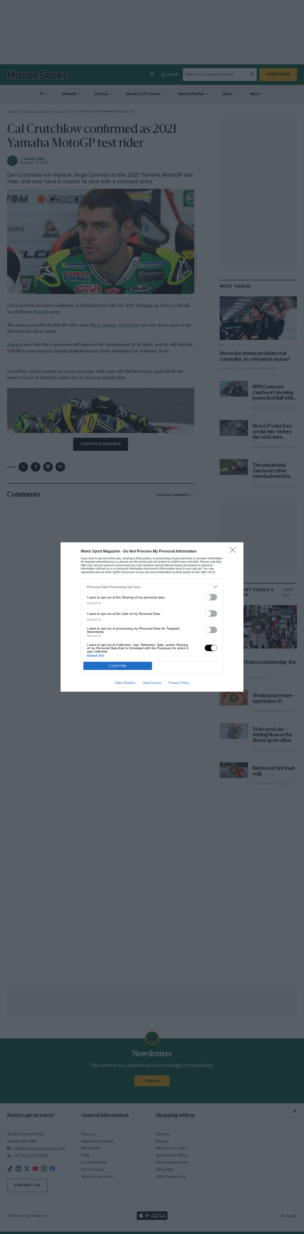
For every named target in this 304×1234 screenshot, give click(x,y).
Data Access (152, 683)
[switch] (211, 597)
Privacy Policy (179, 683)
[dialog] (152, 617)
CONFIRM (118, 666)
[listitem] (152, 586)
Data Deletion (125, 683)
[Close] (234, 551)
